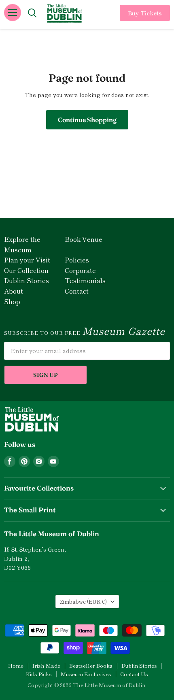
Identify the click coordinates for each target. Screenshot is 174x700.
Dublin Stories (26, 280)
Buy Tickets (145, 13)
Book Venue (83, 239)
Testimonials (85, 280)
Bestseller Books (90, 665)
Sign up (45, 375)
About (13, 291)
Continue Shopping (87, 120)
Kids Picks (39, 674)
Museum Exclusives (86, 674)
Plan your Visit (27, 259)
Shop (12, 301)
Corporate (80, 270)
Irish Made (46, 665)
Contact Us (134, 674)
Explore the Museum (22, 244)
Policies (77, 259)
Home (15, 665)
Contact (77, 291)
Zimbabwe (83, 601)
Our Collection (26, 270)
